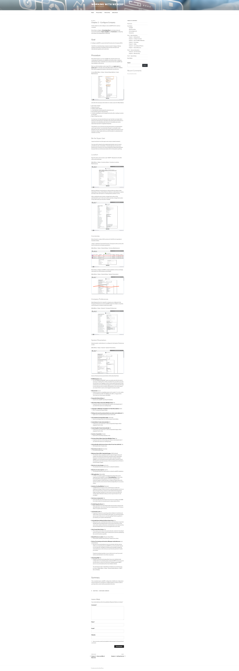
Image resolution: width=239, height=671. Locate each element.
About (92, 12)
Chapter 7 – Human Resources (135, 47)
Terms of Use (107, 12)
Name (93, 622)
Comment (94, 605)
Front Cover (129, 23)
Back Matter (129, 58)
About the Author (132, 29)
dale (94, 20)
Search (128, 62)
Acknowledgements (133, 31)
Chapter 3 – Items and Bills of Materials (136, 40)
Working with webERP (107, 4)
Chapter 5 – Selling (132, 44)
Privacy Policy (99, 12)
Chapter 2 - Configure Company (101, 590)
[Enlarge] (122, 77)
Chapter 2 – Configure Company (135, 38)
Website (93, 635)
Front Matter (129, 26)
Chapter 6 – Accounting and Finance (136, 45)
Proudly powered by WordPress (97, 668)
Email (93, 628)
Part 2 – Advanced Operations (133, 50)
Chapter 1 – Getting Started (134, 37)
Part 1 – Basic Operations (132, 35)
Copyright (131, 27)
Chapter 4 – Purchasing (133, 42)
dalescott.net (115, 12)
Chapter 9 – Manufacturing (134, 53)
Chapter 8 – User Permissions (135, 51)
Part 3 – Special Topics (131, 55)
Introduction (131, 32)
